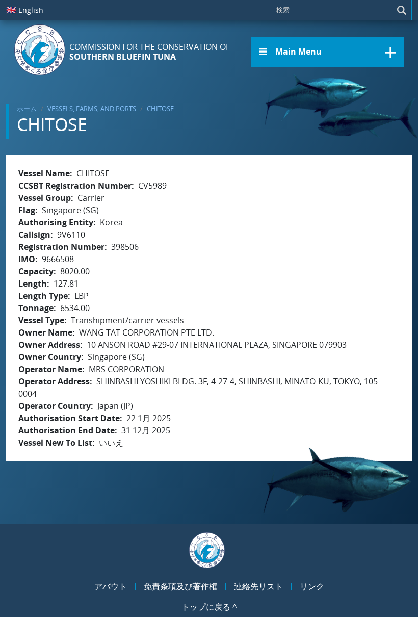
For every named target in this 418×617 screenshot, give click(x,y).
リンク (312, 586)
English (24, 9)
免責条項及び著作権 (180, 586)
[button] (327, 52)
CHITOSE (160, 108)
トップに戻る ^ (209, 606)
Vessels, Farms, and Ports (91, 108)
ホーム (27, 108)
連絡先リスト (258, 586)
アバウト (110, 586)
